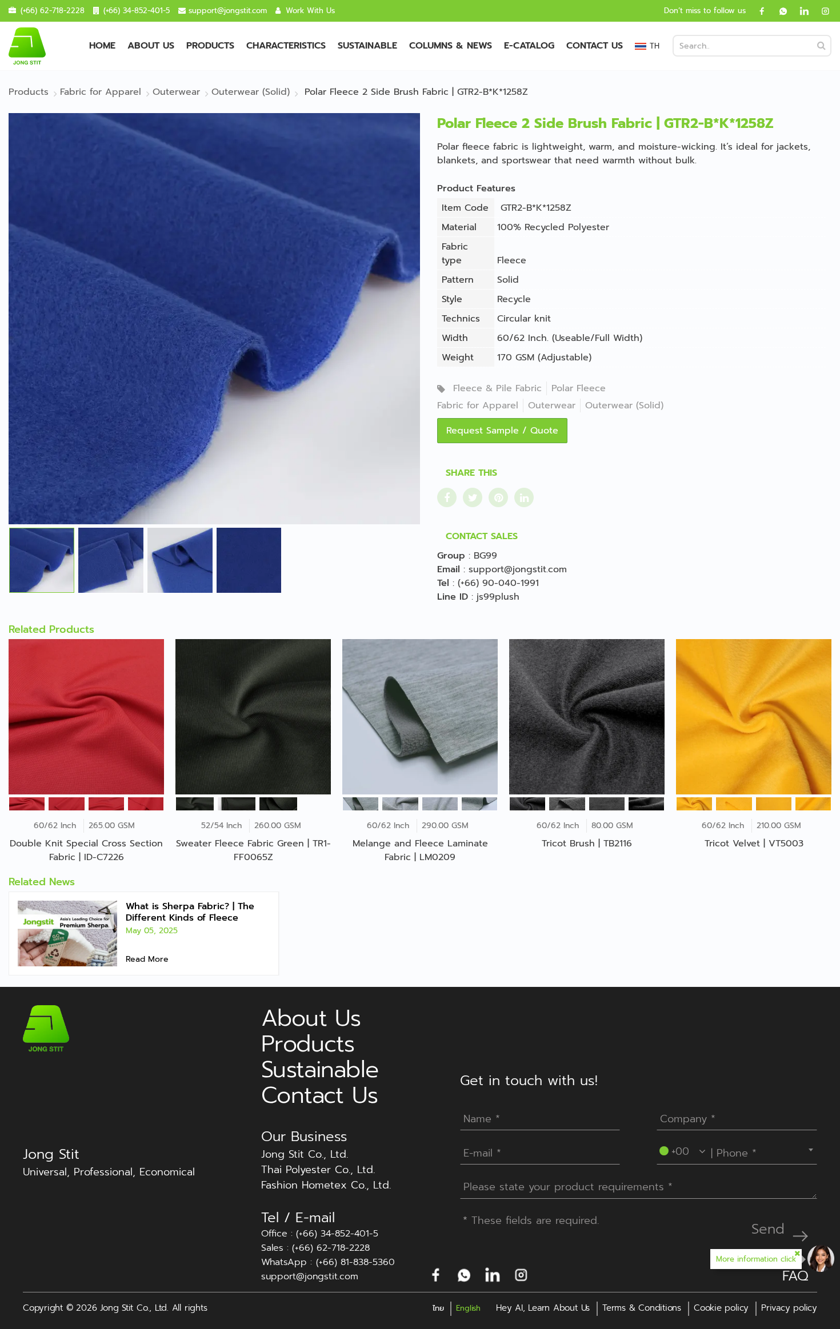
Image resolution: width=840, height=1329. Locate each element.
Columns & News (450, 46)
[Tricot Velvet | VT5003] (753, 716)
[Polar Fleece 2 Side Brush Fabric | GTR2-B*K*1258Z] (214, 318)
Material (459, 227)
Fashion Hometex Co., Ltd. (326, 1185)
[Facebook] (758, 11)
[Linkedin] (800, 11)
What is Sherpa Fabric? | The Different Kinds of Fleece (190, 912)
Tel (443, 583)
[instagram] (821, 11)
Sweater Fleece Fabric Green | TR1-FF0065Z (253, 850)
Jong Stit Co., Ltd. (304, 1154)
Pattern (458, 280)
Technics (461, 319)
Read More (147, 959)
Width (455, 338)
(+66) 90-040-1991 (498, 583)
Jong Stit (51, 1154)
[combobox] (737, 1150)
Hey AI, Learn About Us (543, 1308)
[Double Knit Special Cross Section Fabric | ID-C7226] (86, 716)
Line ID (452, 597)
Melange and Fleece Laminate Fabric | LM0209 (420, 850)
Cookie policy (721, 1308)
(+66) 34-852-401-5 (136, 10)
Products (210, 46)
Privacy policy (789, 1308)
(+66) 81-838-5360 (355, 1262)
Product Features (476, 188)
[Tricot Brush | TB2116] (587, 716)
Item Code (465, 208)
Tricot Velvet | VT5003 (754, 843)
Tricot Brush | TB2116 (587, 843)
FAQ (795, 1276)
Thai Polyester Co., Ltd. (318, 1170)
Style (452, 299)
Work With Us (310, 10)
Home (102, 46)
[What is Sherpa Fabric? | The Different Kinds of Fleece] (67, 934)
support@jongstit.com (228, 10)
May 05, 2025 (152, 931)
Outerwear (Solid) (624, 405)
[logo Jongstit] (46, 1028)
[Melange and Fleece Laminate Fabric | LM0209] (420, 716)
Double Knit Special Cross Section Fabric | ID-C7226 (86, 850)
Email (448, 569)
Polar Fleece (578, 388)
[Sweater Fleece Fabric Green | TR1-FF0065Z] (253, 716)
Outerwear (551, 405)
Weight (458, 357)
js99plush (498, 597)
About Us (150, 46)
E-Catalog (529, 46)
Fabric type (455, 253)
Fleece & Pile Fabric (497, 388)
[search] (821, 45)
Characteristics (286, 46)
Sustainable (367, 46)
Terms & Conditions (641, 1308)
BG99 (485, 556)
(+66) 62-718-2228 (53, 10)
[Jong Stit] (27, 46)
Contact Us (594, 46)
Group (451, 555)
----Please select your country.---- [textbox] (738, 1150)
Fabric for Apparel (477, 405)
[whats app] (779, 11)
